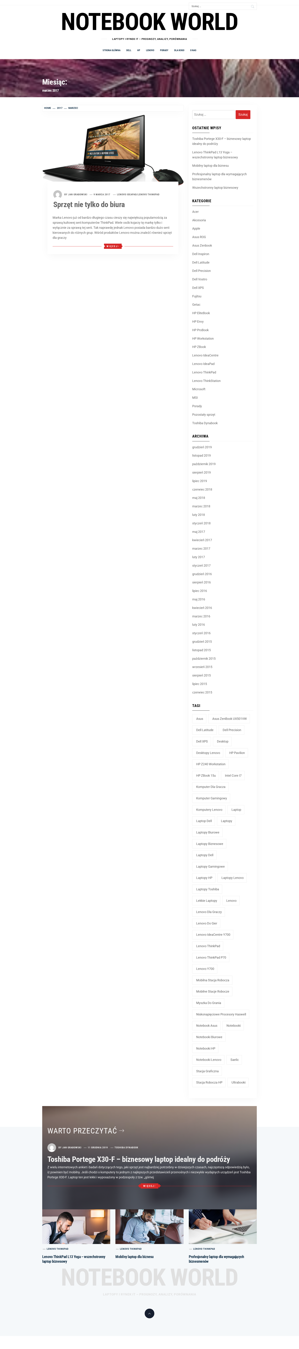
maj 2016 (198, 599)
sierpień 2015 (201, 675)
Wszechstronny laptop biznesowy (215, 187)
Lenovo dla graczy (209, 912)
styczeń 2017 (201, 565)
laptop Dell (204, 821)
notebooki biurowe (209, 1037)
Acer (195, 211)
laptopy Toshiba (207, 889)
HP (138, 50)
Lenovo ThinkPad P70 (211, 957)
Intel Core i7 (233, 775)
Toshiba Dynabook (205, 423)
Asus (199, 719)
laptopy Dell (204, 855)
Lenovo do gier (206, 923)
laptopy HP (204, 878)
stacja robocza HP (209, 1082)
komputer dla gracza (210, 787)
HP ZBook (199, 347)
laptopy (226, 821)
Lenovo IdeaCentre (205, 355)
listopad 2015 (201, 650)
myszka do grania (208, 1003)
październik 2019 (204, 464)
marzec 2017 (201, 548)
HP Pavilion (237, 753)
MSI (195, 397)
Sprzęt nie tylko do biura (89, 204)
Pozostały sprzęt (203, 414)
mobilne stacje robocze (212, 991)
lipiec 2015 (199, 684)
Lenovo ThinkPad (149, 194)
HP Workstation (203, 338)
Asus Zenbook (202, 245)
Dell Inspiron (200, 254)
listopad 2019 (201, 455)
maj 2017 (198, 532)
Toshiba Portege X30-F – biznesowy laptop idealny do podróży (221, 141)
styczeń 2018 (201, 523)
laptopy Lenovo (232, 878)
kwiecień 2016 (202, 608)
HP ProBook (200, 330)
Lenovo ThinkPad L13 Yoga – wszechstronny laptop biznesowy (215, 154)
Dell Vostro (199, 279)
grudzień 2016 (202, 574)
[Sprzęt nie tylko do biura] (113, 153)
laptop (236, 809)
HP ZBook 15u (206, 775)
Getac (196, 304)
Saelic (234, 1060)
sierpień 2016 (201, 582)
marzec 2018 (201, 506)
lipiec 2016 (199, 591)
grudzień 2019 (202, 447)
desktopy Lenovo (208, 753)
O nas (193, 50)
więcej (112, 246)
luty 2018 (198, 515)
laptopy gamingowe (210, 866)
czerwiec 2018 (202, 489)
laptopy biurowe (207, 832)
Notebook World (149, 1277)
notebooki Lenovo (208, 1060)
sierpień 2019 (201, 472)
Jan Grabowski (77, 194)
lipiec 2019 (199, 481)
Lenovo (150, 50)
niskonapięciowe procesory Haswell (221, 1014)
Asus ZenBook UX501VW (229, 719)
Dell (128, 50)
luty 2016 (198, 624)
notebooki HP (205, 1048)
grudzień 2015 (202, 641)
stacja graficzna (207, 1071)
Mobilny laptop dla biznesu (210, 165)
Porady (164, 50)
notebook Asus (206, 1025)
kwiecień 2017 (202, 540)
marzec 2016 (201, 616)
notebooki (233, 1025)
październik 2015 (204, 658)
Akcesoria (199, 220)
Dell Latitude (201, 262)
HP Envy (198, 321)
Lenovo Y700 (205, 969)
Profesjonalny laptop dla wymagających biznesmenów (219, 176)
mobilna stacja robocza (212, 980)
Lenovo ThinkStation (206, 381)
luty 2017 (198, 557)
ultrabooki (239, 1082)
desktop (222, 741)
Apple (196, 228)
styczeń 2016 (201, 633)
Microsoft (198, 389)
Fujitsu (196, 296)
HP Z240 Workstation (210, 764)
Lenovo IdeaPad (127, 194)
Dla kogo (179, 50)
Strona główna (111, 50)
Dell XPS (198, 288)
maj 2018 (198, 498)
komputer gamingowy (211, 798)
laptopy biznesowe (209, 844)
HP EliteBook (201, 313)
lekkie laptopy (206, 900)
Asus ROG (199, 237)
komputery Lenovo (209, 809)
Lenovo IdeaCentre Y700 (213, 934)
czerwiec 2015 (202, 692)
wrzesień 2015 (202, 667)
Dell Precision (201, 271)
